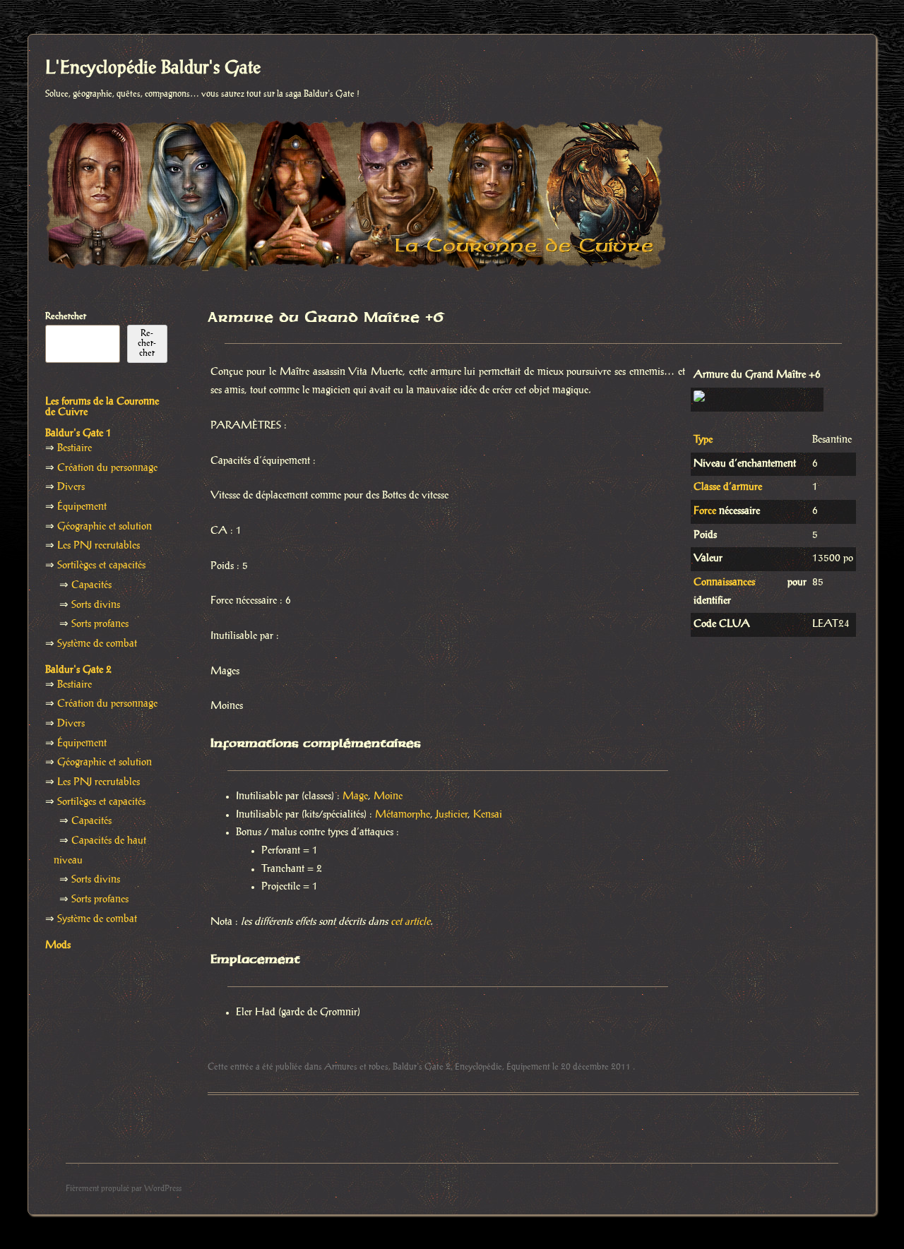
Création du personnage (107, 468)
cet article (410, 922)
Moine (388, 796)
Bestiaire (74, 448)
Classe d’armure (728, 487)
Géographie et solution (104, 527)
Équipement (528, 1067)
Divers (71, 487)
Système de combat (97, 644)
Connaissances (724, 582)
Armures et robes (356, 1067)
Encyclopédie (478, 1067)
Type (703, 440)
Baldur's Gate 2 (422, 1067)
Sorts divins (95, 605)
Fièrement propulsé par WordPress (124, 1189)
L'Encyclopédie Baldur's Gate (153, 68)
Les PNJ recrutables (98, 546)
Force (705, 511)
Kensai (487, 815)
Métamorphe (402, 815)
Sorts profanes (100, 624)
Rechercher (65, 316)
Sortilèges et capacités (101, 565)
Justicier (452, 815)
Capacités (91, 585)
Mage (355, 796)
